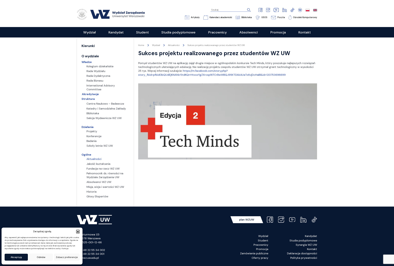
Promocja (262, 249)
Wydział (263, 236)
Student (263, 240)
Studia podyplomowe (303, 240)
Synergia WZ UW (306, 245)
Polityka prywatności (303, 258)
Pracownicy (260, 245)
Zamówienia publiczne (254, 253)
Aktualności (174, 45)
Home (141, 45)
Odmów (41, 257)
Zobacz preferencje (67, 257)
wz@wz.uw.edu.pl (88, 258)
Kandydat (311, 236)
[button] (77, 231)
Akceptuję (16, 257)
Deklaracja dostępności (302, 253)
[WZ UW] (111, 14)
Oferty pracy (260, 258)
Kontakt (312, 249)
